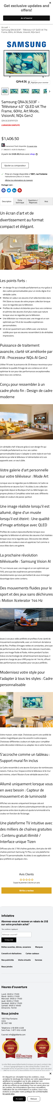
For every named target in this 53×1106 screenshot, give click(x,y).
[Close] (50, 1073)
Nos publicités (7, 960)
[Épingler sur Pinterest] (20, 190)
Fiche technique (20, 201)
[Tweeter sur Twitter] (9, 190)
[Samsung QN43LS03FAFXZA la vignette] (5, 91)
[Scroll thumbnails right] (49, 91)
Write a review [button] (26, 890)
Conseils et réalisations (11, 953)
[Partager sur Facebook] (3, 190)
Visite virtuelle (24, 960)
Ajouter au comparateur (15, 165)
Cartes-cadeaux (32, 953)
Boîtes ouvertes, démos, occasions (16, 947)
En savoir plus (32, 146)
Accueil (4, 27)
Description (6, 201)
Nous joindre (6, 966)
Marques (39, 947)
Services (38, 960)
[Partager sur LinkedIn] (14, 190)
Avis (46, 201)
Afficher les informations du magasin (19, 180)
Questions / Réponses (33, 201)
